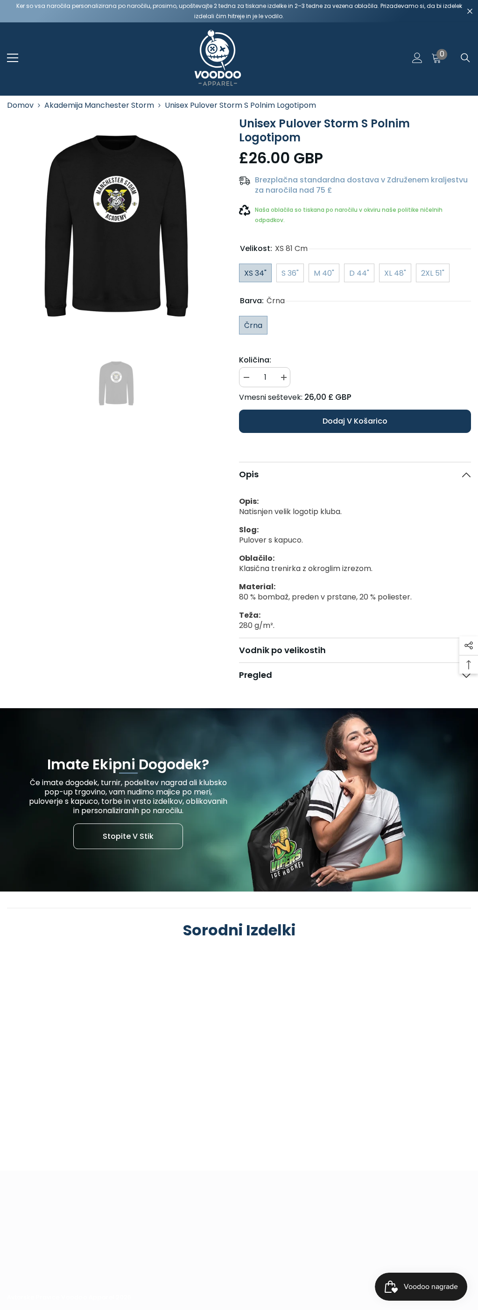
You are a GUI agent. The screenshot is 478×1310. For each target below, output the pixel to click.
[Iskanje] (465, 57)
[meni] (12, 57)
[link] (62, 1109)
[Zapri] (469, 11)
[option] (116, 225)
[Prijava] (417, 58)
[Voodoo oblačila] (239, 800)
